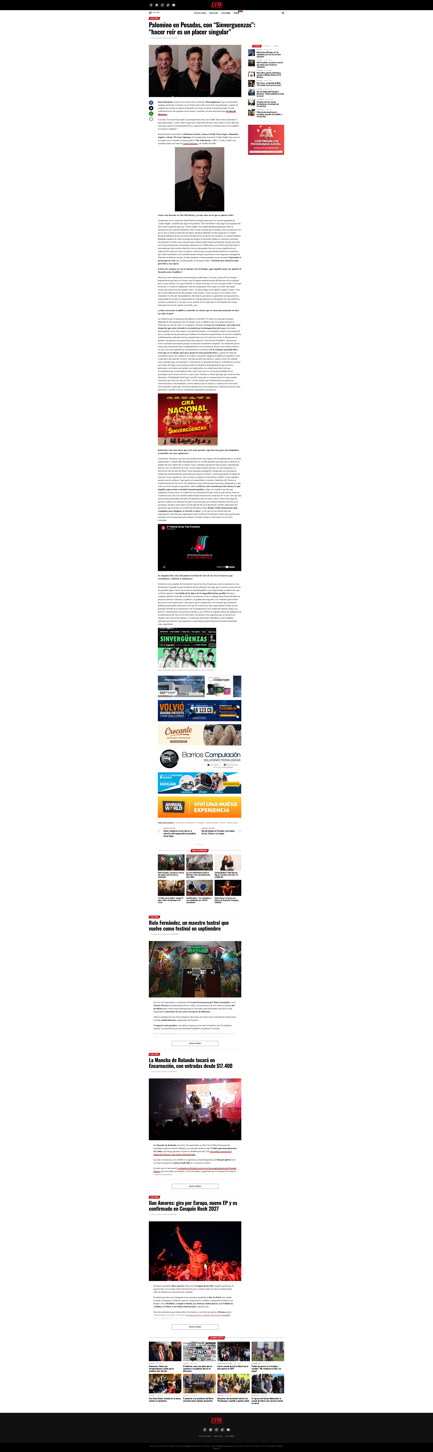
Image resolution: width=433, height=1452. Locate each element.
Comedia (201, 823)
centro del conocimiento (186, 823)
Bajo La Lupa (214, 13)
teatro (223, 823)
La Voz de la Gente (200, 13)
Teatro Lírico (233, 823)
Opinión (237, 12)
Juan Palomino (212, 823)
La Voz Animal (225, 13)
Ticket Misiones (190, 143)
